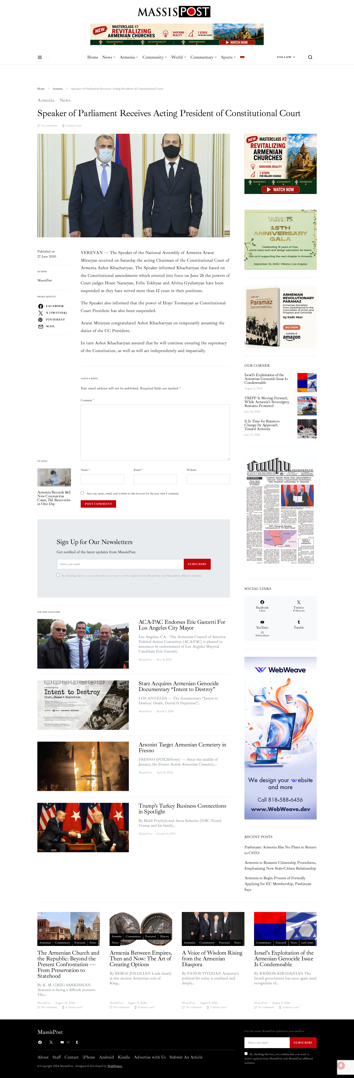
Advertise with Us (150, 1057)
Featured (79, 943)
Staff (56, 1057)
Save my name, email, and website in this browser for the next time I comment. (133, 493)
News (107, 57)
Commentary (201, 57)
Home (92, 57)
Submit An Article (186, 1057)
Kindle (124, 1057)
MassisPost (44, 280)
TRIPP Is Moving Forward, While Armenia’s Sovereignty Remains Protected (266, 402)
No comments (49, 125)
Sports (226, 57)
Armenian (45, 943)
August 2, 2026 (253, 388)
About (43, 1057)
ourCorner (307, 943)
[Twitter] (51, 1042)
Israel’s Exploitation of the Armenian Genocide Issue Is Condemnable (266, 379)
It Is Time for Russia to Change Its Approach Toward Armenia (261, 425)
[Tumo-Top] (191, 34)
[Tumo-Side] (280, 239)
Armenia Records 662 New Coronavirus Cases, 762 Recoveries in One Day (54, 498)
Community (153, 57)
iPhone (89, 1057)
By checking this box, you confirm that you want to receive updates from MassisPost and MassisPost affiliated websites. (132, 576)
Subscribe (197, 564)
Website (192, 470)
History (164, 936)
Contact (72, 1057)
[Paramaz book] (280, 316)
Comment (87, 400)
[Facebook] (40, 1042)
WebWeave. (114, 1066)
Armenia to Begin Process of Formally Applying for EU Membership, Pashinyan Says (277, 884)
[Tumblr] (76, 1042)
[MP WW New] (280, 737)
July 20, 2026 (252, 411)
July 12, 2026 (252, 435)
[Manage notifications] (341, 1065)
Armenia (127, 57)
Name (85, 470)
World (177, 57)
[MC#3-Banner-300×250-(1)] (280, 163)
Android (106, 1057)
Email (138, 470)
